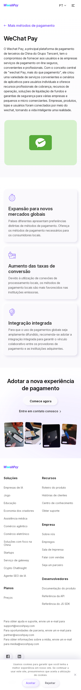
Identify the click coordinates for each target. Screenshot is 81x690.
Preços (8, 597)
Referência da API (53, 596)
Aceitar (30, 683)
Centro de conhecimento (57, 503)
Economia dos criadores (19, 510)
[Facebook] (8, 656)
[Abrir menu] (73, 5)
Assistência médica (15, 518)
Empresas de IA (13, 487)
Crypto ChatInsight (15, 568)
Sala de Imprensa (52, 549)
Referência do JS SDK (56, 603)
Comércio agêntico (16, 526)
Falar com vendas (53, 557)
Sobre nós (48, 534)
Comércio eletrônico (16, 533)
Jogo (7, 495)
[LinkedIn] (19, 656)
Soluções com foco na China (18, 543)
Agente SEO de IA (15, 575)
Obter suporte (51, 510)
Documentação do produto (59, 588)
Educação (10, 503)
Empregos (48, 541)
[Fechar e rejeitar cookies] (75, 675)
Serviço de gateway (16, 560)
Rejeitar (50, 683)
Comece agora (40, 401)
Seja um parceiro (52, 565)
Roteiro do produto (54, 487)
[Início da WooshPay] (11, 5)
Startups (9, 552)
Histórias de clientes (54, 495)
